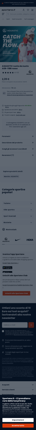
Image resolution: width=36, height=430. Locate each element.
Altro (7, 107)
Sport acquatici (17, 19)
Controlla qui (20, 115)
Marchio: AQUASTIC (11, 176)
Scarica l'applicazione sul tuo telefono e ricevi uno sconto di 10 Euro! (19, 3)
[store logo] (12, 10)
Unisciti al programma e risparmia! (20, 95)
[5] (8, 72)
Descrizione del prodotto (12, 143)
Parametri (6, 136)
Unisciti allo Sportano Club (16, 293)
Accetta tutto (18, 425)
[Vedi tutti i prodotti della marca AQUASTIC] (30, 72)
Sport (8, 19)
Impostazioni (18, 420)
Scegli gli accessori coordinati (14, 149)
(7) (18, 72)
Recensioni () (8, 155)
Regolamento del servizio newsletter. (23, 334)
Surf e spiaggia (29, 19)
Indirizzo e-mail (9, 325)
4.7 (15, 72)
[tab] (18, 136)
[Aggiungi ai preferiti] (33, 29)
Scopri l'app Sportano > (11, 263)
